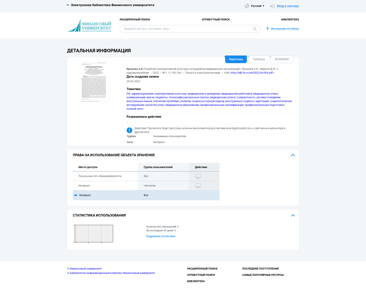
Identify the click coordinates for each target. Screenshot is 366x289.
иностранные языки (139, 101)
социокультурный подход (208, 101)
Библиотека (290, 19)
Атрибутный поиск (216, 19)
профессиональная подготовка (264, 104)
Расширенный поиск (135, 19)
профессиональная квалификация (222, 104)
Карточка (236, 59)
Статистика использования (99, 215)
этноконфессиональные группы (189, 97)
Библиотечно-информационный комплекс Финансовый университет (112, 273)
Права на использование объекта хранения (114, 155)
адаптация (262, 101)
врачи (150, 97)
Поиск (254, 29)
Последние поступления (260, 268)
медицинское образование (182, 104)
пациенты (161, 97)
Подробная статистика (160, 236)
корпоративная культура (171, 93)
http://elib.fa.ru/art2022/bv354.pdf (252, 72)
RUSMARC (282, 59)
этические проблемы (166, 101)
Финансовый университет (86, 268)
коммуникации (136, 97)
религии (186, 101)
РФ (128, 93)
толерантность (246, 97)
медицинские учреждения (204, 93)
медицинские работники (236, 93)
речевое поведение (268, 97)
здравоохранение (143, 93)
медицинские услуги (222, 97)
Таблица (259, 59)
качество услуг (154, 104)
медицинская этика (265, 93)
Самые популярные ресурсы (263, 274)
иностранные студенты (239, 101)
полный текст (135, 108)
